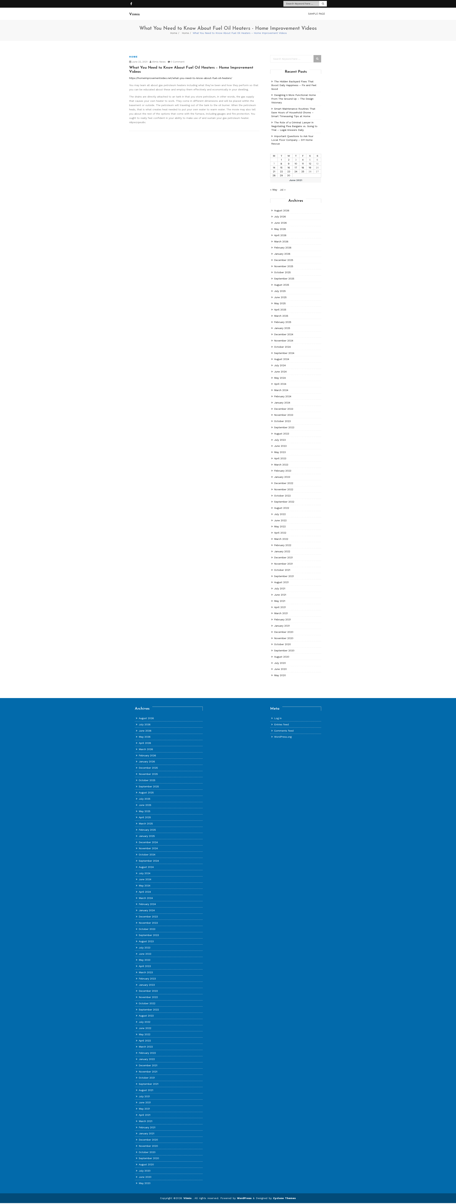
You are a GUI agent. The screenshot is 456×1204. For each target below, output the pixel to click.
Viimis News (158, 61)
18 (303, 167)
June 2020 (280, 669)
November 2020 (283, 638)
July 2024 (280, 365)
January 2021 (282, 625)
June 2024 (280, 371)
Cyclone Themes (284, 1198)
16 (288, 167)
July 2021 (279, 588)
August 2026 (281, 210)
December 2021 (283, 557)
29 (281, 175)
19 (310, 167)
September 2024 (284, 353)
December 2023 (283, 408)
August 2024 (281, 359)
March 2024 (281, 390)
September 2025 (284, 278)
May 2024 (280, 377)
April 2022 (280, 532)
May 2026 (280, 229)
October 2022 (282, 495)
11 (303, 163)
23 (288, 171)
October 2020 (282, 644)
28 (274, 175)
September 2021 (284, 576)
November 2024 (283, 340)
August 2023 (281, 433)
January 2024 (282, 402)
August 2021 (281, 582)
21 (274, 171)
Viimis (188, 1198)
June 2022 (280, 520)
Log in (278, 718)
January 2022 (282, 551)
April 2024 (280, 383)
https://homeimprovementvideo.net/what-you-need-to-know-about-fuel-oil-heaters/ (180, 78)
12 (310, 163)
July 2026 (280, 216)
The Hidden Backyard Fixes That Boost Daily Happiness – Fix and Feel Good (293, 85)
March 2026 (281, 241)
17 (296, 167)
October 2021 (282, 569)
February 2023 (282, 470)
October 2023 (282, 421)
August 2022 (281, 507)
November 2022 (283, 489)
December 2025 (283, 260)
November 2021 (283, 563)
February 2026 (282, 247)
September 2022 (284, 501)
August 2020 (281, 656)
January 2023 (282, 476)
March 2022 (281, 538)
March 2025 (281, 315)
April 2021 (280, 607)
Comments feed (284, 730)
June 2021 (280, 594)
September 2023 (284, 427)
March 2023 (281, 464)
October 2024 (282, 346)
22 (281, 171)
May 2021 (279, 601)
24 (295, 171)
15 (281, 167)
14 (274, 167)
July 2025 (280, 291)
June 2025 (280, 297)
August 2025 (281, 284)
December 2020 (283, 632)
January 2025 (282, 328)
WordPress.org (283, 736)
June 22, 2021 (139, 61)
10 (296, 163)
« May (273, 189)
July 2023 (280, 439)
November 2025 (283, 266)
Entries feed (281, 724)
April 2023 (280, 458)
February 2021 (282, 619)
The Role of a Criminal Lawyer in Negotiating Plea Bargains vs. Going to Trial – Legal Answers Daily (294, 126)
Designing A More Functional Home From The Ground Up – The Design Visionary (293, 99)
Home (173, 33)
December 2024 (283, 334)
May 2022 (280, 526)
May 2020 (280, 675)
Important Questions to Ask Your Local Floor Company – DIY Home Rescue (292, 140)
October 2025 (282, 272)
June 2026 (280, 222)
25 (302, 171)
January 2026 (282, 253)
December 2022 (283, 483)
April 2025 (280, 309)
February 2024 (282, 396)
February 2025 (282, 322)
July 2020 (280, 663)
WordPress (244, 1198)
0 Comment (177, 61)
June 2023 (280, 445)
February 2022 (282, 545)
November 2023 (283, 414)
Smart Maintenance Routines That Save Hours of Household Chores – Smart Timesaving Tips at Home (293, 112)
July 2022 (280, 514)
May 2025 (280, 303)
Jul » (283, 189)
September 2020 (284, 650)
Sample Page (316, 14)
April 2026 (280, 235)
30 (288, 175)
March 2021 (281, 613)
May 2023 (280, 452)
